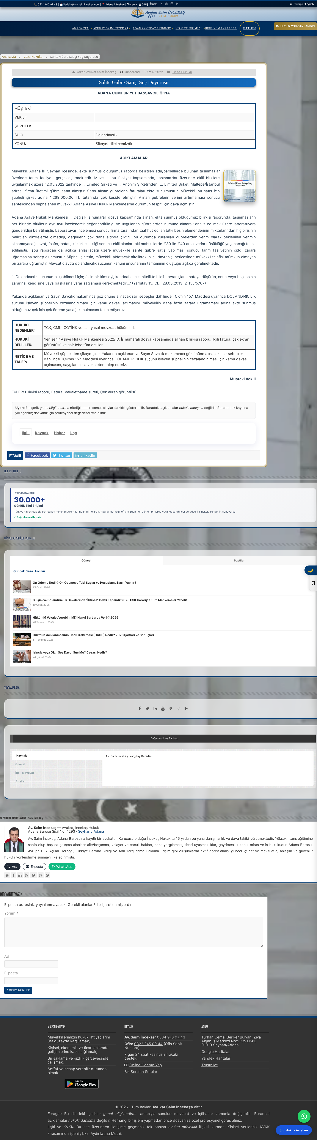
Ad (6, 956)
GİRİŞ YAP (147, 4)
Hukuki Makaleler (221, 28)
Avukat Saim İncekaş (110, 28)
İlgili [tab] (26, 433)
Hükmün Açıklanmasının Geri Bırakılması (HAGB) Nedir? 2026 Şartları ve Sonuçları (93, 635)
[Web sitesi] (7, 875)
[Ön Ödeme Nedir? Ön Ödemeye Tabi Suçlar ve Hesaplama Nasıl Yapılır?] (22, 587)
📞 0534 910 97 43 (45, 4)
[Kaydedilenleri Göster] (313, 583)
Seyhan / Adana (91, 831)
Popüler (239, 560)
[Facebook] (150, 3)
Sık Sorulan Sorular (140, 1072)
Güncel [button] (20, 764)
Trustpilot (209, 1065)
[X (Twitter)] (33, 875)
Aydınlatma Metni (106, 1133)
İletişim (249, 28)
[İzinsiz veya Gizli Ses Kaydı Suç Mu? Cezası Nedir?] (22, 656)
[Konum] (170, 708)
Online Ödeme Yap (145, 1065)
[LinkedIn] (161, 3)
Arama (133, 4)
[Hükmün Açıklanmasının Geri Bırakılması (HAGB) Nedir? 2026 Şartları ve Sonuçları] (22, 639)
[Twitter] (155, 3)
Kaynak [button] (21, 755)
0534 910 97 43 (171, 1037)
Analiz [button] (19, 781)
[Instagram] (41, 875)
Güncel (86, 560)
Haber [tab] (59, 433)
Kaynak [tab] (42, 433)
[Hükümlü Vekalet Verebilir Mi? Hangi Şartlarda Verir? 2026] (22, 621)
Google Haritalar (215, 1051)
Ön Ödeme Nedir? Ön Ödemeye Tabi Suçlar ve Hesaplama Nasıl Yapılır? (84, 582)
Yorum (11, 913)
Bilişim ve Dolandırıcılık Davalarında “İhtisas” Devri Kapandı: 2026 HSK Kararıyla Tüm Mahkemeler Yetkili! (110, 600)
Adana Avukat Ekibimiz (152, 28)
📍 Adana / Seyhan (113, 4)
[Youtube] (166, 3)
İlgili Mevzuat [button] (24, 772)
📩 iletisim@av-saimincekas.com (79, 4)
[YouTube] (26, 875)
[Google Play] (177, 3)
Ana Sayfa (80, 28)
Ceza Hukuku (33, 57)
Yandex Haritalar (215, 1058)
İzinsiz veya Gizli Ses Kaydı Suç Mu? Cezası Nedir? (70, 652)
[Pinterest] (47, 875)
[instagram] (172, 3)
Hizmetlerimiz (188, 28)
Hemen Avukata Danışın (297, 26)
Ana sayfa (9, 57)
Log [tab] (73, 433)
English (309, 4)
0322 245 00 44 (148, 1044)
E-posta (11, 973)
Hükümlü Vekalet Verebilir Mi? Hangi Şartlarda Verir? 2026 (75, 617)
